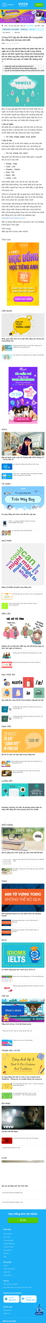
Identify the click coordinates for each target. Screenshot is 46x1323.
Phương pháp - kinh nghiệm (11, 29)
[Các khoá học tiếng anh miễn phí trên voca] (7, 467)
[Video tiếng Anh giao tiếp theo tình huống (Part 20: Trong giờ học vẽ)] (6, 764)
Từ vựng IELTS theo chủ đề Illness (22, 531)
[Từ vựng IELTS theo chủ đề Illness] (6, 533)
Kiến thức (32, 29)
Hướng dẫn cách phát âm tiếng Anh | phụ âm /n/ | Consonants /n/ (28, 708)
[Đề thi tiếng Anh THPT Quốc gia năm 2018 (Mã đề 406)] (23, 839)
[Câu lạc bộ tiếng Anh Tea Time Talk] (23, 1172)
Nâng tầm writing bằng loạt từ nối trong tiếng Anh (28, 977)
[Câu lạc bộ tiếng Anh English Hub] (7, 1195)
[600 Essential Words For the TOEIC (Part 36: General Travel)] (23, 897)
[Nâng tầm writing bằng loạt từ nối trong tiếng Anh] (7, 979)
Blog (5, 1257)
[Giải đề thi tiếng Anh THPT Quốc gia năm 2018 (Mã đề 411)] (7, 871)
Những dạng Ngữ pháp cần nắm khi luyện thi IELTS (28, 986)
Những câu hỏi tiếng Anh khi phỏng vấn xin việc (27, 653)
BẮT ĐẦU (23, 1220)
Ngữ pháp (17, 26)
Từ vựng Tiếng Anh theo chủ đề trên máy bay (19, 514)
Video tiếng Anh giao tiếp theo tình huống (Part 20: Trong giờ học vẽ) (26, 762)
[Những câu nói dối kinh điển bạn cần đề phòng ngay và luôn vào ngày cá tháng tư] (23, 630)
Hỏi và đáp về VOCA (10, 1284)
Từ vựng (10, 26)
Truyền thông (8, 1247)
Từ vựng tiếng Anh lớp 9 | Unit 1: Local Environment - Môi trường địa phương (24, 1094)
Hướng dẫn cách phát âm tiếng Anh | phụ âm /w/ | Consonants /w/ (28, 717)
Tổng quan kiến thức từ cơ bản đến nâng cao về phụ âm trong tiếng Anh (23, 340)
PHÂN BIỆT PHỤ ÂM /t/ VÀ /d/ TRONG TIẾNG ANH (20, 68)
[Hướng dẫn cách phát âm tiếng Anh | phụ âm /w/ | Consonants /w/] (7, 719)
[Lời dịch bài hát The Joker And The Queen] (7, 1141)
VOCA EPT (6, 1272)
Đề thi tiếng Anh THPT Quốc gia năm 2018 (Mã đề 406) (22, 853)
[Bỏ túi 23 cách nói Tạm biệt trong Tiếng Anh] (23, 740)
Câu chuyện (7, 1234)
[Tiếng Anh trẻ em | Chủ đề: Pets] (7, 1043)
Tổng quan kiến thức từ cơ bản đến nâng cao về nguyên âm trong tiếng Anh (27, 346)
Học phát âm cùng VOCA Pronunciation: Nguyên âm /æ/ (23, 700)
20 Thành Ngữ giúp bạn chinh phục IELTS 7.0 (18, 970)
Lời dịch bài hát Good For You (22, 1148)
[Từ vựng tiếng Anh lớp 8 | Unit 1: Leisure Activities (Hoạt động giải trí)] (7, 1086)
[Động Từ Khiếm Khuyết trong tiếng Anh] (23, 564)
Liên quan (7, 311)
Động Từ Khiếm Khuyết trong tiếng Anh (16, 587)
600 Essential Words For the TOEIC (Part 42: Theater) (25, 931)
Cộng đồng (7, 1250)
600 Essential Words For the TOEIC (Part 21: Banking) (25, 921)
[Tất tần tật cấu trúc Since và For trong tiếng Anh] (7, 596)
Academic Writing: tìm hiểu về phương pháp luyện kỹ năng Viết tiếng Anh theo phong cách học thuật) (22, 808)
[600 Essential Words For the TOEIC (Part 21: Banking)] (6, 923)
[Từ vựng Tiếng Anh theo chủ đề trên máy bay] (23, 499)
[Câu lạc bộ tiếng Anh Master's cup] (7, 1205)
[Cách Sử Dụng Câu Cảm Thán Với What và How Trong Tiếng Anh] (5, 606)
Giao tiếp (37, 26)
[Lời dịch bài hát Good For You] (7, 1150)
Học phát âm (30, 26)
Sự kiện (6, 1254)
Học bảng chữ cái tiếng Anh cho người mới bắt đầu (28, 355)
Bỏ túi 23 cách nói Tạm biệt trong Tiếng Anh (18, 755)
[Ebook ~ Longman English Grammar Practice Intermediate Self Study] (5, 523)
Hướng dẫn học (9, 1244)
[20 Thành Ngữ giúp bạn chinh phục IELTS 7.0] (23, 955)
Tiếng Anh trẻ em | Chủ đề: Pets (23, 1041)
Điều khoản (7, 1310)
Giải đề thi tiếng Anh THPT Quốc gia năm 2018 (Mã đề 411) (28, 870)
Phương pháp (8, 1240)
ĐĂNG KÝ (39, 5)
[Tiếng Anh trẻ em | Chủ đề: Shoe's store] (23, 1010)
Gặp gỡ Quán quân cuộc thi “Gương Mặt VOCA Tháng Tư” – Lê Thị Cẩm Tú (23, 459)
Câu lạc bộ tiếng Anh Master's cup (23, 1203)
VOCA (5, 26)
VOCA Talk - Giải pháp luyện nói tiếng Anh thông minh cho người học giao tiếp (27, 475)
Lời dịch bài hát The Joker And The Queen (25, 1139)
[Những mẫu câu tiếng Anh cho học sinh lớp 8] (7, 665)
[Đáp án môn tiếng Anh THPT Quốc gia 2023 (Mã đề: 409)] (7, 862)
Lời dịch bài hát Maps (10, 1132)
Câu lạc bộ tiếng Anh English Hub (23, 1193)
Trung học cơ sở (11, 1051)
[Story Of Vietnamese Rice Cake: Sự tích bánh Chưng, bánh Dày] (7, 773)
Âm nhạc (6, 1103)
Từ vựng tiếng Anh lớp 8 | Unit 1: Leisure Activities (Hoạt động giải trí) (28, 1085)
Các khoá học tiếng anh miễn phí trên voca (26, 465)
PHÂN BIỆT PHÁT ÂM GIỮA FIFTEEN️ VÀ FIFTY (19, 66)
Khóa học (6, 1237)
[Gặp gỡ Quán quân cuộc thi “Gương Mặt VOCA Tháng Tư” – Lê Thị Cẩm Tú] (23, 443)
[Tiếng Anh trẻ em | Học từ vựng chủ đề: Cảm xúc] (7, 1033)
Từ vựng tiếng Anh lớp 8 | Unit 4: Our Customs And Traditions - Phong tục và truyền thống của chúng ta (22, 1078)
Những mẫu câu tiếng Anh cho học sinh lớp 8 (26, 663)
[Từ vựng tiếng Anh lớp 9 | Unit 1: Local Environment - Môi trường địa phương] (7, 1096)
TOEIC (4, 881)
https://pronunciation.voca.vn (13, 218)
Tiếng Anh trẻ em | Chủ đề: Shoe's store (16, 1024)
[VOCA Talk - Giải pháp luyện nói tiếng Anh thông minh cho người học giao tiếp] (7, 476)
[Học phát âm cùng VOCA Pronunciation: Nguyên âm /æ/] (23, 687)
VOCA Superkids (9, 1269)
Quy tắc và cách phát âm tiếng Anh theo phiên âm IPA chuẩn (24, 70)
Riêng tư (6, 1314)
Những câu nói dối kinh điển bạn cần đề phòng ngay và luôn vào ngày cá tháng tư (23, 647)
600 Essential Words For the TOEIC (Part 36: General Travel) (21, 915)
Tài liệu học (24, 29)
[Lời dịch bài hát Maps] (23, 1117)
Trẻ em (5, 996)
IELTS (4, 940)
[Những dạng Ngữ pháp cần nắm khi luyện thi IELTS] (7, 988)
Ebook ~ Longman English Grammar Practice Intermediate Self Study (22, 522)
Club (4, 1158)
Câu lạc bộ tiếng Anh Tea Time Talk (15, 1186)
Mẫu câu (23, 26)
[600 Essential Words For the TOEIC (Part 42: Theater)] (6, 932)
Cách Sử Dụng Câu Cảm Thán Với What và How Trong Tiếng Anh (23, 604)
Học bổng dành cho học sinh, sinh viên (17, 1288)
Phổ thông (7, 825)
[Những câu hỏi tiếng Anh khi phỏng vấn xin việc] (7, 655)
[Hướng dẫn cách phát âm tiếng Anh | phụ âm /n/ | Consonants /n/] (7, 709)
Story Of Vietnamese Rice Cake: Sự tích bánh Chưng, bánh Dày (26, 772)
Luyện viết (7, 781)
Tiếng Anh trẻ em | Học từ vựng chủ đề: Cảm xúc (28, 1031)
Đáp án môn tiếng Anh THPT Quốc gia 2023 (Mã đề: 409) (28, 860)
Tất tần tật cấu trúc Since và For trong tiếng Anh (28, 594)
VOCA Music (7, 1275)
